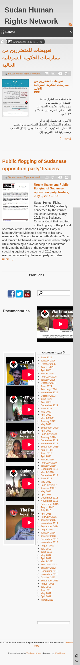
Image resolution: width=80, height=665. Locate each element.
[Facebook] (11, 296)
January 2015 (48, 520)
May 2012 (46, 555)
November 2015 (49, 500)
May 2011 (46, 593)
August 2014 (47, 529)
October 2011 (48, 577)
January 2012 (48, 567)
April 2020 (46, 430)
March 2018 (47, 472)
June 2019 (46, 453)
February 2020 (49, 434)
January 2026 (48, 360)
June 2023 (46, 399)
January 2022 (48, 421)
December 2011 (49, 571)
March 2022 (47, 418)
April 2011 (46, 596)
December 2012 (49, 539)
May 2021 (46, 424)
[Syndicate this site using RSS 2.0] (70, 26)
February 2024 (49, 389)
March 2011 (47, 599)
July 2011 (46, 586)
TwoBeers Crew (33, 653)
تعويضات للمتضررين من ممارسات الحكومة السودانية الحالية (31, 57)
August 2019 (47, 450)
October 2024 (48, 383)
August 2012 (47, 545)
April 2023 (46, 402)
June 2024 (46, 386)
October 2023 (48, 395)
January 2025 (48, 379)
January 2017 (48, 488)
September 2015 (49, 504)
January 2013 (48, 536)
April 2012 (46, 558)
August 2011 (47, 583)
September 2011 (49, 580)
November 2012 (49, 542)
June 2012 (46, 551)
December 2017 (49, 475)
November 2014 (49, 523)
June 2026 (46, 357)
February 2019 (49, 462)
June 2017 (46, 478)
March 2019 (47, 459)
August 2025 (47, 367)
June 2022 (46, 408)
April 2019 (46, 456)
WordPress (60, 653)
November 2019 (49, 443)
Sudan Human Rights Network (24, 73)
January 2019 (48, 465)
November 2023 (49, 392)
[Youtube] (27, 296)
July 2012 (46, 548)
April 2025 (46, 370)
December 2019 (49, 440)
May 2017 (46, 481)
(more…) (65, 138)
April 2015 (46, 513)
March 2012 (47, 561)
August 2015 (47, 507)
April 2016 (46, 494)
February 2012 (49, 564)
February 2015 (49, 516)
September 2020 (49, 427)
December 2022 (49, 405)
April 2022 (46, 414)
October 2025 (48, 364)
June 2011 (46, 590)
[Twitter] (19, 296)
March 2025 (47, 373)
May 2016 (46, 491)
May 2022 (46, 411)
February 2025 (49, 376)
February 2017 (49, 485)
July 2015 (46, 510)
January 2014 (48, 532)
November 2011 (49, 574)
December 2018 (49, 469)
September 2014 (49, 526)
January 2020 (48, 437)
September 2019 (49, 446)
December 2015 (49, 497)
